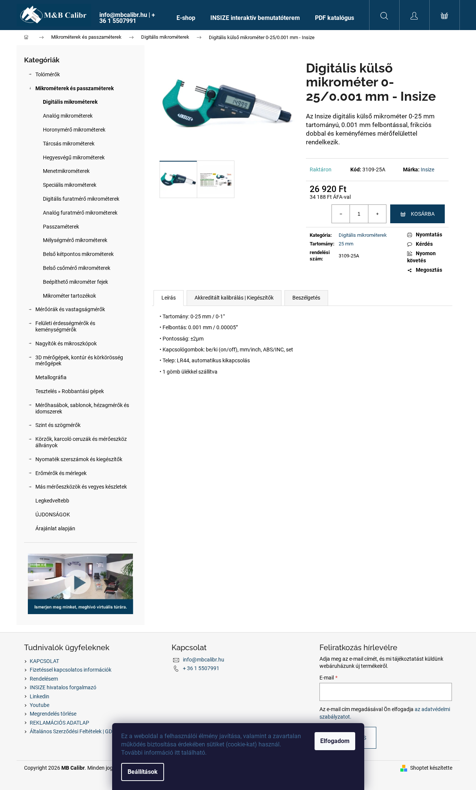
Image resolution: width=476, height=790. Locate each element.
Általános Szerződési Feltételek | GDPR (74, 731)
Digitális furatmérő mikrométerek (81, 199)
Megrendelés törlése (53, 714)
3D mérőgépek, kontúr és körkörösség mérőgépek (79, 360)
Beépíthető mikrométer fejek (75, 282)
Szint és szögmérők (58, 425)
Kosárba (423, 214)
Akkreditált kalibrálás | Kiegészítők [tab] (234, 298)
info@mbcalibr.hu (203, 660)
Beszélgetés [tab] (306, 298)
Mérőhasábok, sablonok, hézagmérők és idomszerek (82, 408)
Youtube (39, 705)
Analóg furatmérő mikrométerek (80, 213)
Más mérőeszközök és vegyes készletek (81, 487)
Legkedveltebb (52, 501)
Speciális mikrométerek (69, 185)
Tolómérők (47, 74)
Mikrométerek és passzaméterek (74, 88)
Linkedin (39, 696)
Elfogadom (335, 741)
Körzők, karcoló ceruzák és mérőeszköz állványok (81, 442)
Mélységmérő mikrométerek (75, 240)
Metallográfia (51, 377)
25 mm (346, 244)
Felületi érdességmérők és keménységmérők (65, 326)
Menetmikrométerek (66, 171)
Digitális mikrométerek (70, 102)
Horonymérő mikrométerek (74, 130)
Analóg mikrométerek (68, 116)
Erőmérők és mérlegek (61, 473)
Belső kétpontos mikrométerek (78, 254)
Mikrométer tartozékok (69, 296)
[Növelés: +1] (377, 214)
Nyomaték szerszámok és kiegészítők (78, 459)
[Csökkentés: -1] (341, 214)
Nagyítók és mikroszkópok (66, 344)
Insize (427, 169)
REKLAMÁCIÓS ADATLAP (59, 723)
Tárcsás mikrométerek (68, 144)
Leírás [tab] (168, 298)
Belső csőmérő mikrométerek (76, 268)
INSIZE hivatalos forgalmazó (63, 687)
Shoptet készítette (431, 768)
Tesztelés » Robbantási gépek (69, 391)
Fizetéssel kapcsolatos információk (70, 670)
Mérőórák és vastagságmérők (70, 309)
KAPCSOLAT (44, 661)
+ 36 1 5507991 (201, 668)
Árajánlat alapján (55, 528)
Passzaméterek (61, 227)
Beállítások (143, 771)
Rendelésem (44, 679)
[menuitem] (130, 18)
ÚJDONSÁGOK (52, 515)
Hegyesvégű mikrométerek (74, 157)
